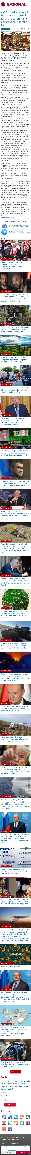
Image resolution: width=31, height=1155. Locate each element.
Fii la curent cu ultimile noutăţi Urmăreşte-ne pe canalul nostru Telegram (19, 231)
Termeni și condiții (12, 1150)
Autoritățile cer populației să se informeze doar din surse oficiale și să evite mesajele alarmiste (15, 871)
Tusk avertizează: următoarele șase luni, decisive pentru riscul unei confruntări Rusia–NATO (14, 708)
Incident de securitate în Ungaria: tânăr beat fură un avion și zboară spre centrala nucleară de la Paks (14, 646)
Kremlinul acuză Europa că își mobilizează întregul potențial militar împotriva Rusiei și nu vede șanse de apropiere (15, 515)
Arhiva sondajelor (23, 1077)
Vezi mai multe (15, 1072)
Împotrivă (6, 1096)
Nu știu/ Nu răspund (6, 1099)
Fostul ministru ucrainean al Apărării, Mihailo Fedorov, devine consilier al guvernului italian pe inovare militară (15, 483)
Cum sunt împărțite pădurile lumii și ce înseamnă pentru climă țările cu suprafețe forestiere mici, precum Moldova (14, 614)
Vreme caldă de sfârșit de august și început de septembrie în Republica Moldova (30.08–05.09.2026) (14, 359)
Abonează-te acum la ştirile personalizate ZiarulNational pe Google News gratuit (19, 225)
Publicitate (14, 1144)
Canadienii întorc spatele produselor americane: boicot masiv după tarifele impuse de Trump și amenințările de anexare (15, 421)
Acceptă (23, 1152)
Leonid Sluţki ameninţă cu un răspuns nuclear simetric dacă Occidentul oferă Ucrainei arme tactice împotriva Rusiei (15, 582)
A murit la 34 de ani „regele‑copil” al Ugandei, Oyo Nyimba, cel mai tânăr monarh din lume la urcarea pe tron (14, 901)
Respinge (8, 1152)
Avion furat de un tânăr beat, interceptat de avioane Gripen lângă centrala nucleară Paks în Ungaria (14, 739)
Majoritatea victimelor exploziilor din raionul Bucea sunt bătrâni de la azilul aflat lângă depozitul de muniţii (15, 329)
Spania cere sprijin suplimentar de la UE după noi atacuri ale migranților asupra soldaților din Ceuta (15, 390)
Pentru (5, 1093)
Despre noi (5, 1144)
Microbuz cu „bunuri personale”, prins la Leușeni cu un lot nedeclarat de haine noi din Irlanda (14, 1064)
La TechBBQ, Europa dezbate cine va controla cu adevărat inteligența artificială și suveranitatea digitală (14, 453)
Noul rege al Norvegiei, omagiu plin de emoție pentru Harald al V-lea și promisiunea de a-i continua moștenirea (14, 265)
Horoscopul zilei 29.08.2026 (11, 967)
